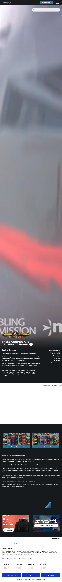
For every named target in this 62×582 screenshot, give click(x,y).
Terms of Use (35, 305)
